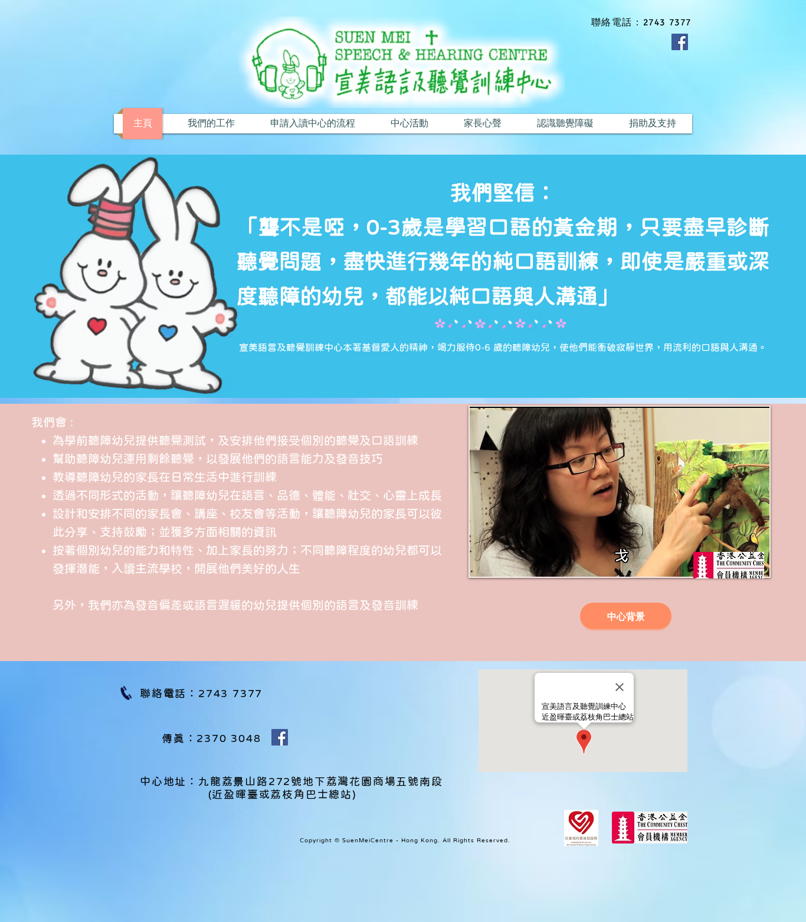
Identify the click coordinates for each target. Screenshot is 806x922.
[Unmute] (505, 560)
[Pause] (485, 560)
